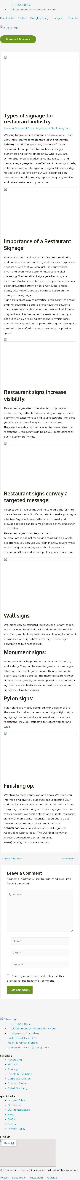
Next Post (70, 858)
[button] (40, 33)
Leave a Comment (15, 128)
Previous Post (12, 858)
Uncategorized (39, 128)
